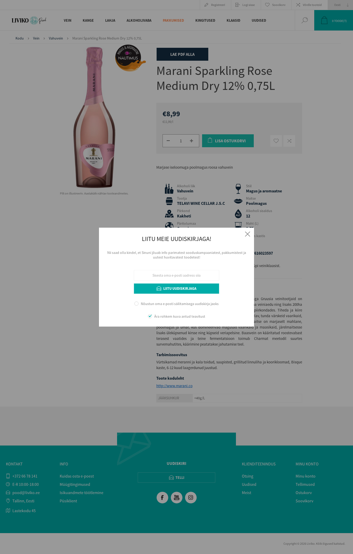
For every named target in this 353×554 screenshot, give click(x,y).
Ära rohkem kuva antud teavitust (179, 316)
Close (247, 234)
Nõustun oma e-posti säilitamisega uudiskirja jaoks (180, 304)
